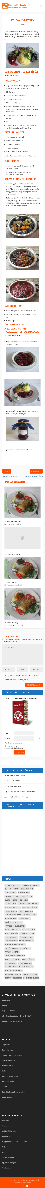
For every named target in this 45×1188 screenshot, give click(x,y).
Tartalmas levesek (13, 974)
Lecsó (4, 1152)
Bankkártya (20, 775)
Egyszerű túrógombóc (10, 1163)
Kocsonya (6, 1136)
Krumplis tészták (27, 933)
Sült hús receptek (12, 967)
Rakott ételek (28, 959)
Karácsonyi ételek (12, 930)
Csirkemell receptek (30, 885)
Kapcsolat (6, 1000)
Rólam (4, 1005)
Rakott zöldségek (13, 959)
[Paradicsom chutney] (22, 502)
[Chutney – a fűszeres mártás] (22, 538)
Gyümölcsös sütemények (28, 904)
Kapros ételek (11, 919)
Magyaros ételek (26, 941)
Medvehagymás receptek (15, 944)
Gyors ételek (10, 904)
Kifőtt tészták (11, 933)
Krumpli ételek (11, 937)
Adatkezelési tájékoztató (12, 1021)
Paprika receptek (12, 952)
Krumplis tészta (8, 1050)
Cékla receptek (27, 889)
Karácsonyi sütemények (15, 926)
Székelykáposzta (8, 1060)
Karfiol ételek (24, 919)
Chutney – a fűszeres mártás (16, 552)
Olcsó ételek (25, 948)
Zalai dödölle (7, 1071)
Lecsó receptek (11, 941)
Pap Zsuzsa (8, 792)
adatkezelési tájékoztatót (15, 748)
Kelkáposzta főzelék (10, 1076)
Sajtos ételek (10, 963)
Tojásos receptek (29, 974)
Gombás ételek (26, 896)
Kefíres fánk (7, 1097)
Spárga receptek (25, 963)
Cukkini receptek (12, 889)
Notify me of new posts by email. (16, 680)
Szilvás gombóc (8, 1157)
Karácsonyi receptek (13, 922)
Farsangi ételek (11, 896)
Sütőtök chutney (11, 623)
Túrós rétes (6, 1168)
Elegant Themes (32, 1180)
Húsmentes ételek (29, 907)
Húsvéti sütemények (13, 915)
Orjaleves (5, 1126)
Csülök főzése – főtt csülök (24, 792)
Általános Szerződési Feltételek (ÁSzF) (16, 1016)
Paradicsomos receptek (15, 956)
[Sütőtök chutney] (22, 604)
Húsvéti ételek (30, 915)
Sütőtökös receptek (14, 970)
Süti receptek (27, 967)
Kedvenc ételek (28, 930)
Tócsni (4, 1087)
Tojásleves (6, 1045)
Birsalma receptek (12, 885)
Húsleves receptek (12, 907)
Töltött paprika (8, 1147)
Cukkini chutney (11, 582)
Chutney (22, 25)
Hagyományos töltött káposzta (14, 1142)
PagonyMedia (27, 1183)
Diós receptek (11, 893)
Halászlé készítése (9, 1131)
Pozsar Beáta (9, 775)
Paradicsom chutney (12, 521)
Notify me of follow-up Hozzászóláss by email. (21, 675)
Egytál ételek (24, 893)
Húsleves (5, 1121)
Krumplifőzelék (8, 1081)
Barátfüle (16, 781)
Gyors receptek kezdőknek (16, 900)
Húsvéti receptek (25, 911)
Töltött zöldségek (13, 978)
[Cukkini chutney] (22, 568)
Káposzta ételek (26, 937)
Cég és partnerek (8, 1011)
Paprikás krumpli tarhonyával (13, 1092)
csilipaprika (22, 95)
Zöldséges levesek (31, 978)
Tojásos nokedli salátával (12, 1055)
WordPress (15, 1180)
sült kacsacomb (28, 342)
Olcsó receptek (11, 948)
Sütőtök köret (7, 1066)
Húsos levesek (11, 911)
